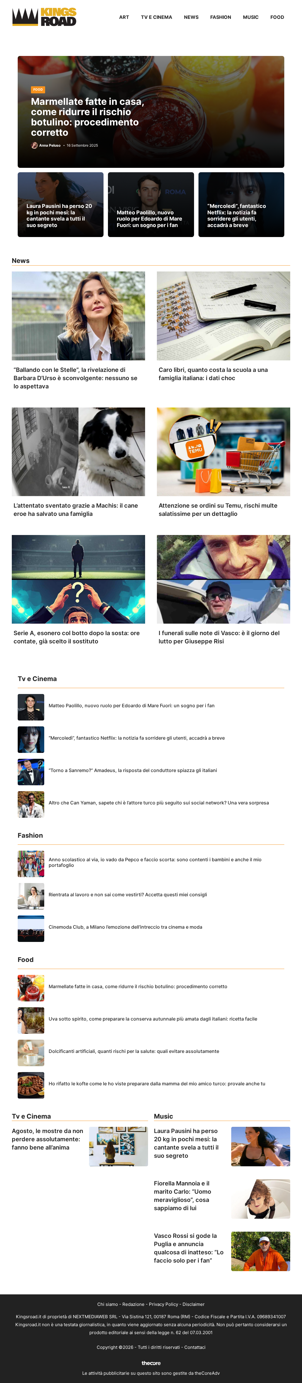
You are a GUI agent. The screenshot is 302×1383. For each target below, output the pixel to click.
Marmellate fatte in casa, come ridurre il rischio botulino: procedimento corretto (87, 117)
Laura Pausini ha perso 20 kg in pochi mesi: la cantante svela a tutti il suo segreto (59, 215)
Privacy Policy (163, 1304)
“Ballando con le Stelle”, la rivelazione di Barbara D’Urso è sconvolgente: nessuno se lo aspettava (75, 378)
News (191, 17)
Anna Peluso (49, 145)
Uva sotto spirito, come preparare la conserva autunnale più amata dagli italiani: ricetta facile (153, 1019)
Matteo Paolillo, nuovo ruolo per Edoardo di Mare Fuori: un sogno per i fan (149, 218)
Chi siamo (107, 1304)
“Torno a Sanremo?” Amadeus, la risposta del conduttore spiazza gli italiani (133, 770)
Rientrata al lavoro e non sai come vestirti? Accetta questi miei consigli (128, 894)
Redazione (133, 1304)
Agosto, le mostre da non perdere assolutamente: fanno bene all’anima (47, 1139)
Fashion (220, 17)
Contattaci (195, 1347)
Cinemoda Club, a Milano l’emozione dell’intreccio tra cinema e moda (125, 927)
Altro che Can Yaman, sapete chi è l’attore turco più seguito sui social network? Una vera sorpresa (159, 803)
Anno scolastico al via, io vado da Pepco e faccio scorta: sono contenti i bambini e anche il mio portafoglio (155, 862)
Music (251, 17)
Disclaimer (194, 1304)
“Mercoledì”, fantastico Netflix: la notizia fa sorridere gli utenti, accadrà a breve (236, 215)
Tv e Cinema (156, 17)
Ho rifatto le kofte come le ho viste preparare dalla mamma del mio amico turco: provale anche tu (157, 1083)
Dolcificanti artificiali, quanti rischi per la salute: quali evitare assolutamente (134, 1051)
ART (124, 17)
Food (277, 17)
